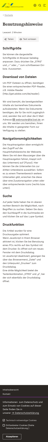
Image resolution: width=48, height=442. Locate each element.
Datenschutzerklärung (27, 412)
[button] (9, 39)
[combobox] (35, 5)
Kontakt (6, 394)
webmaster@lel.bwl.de (28, 119)
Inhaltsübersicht (11, 389)
